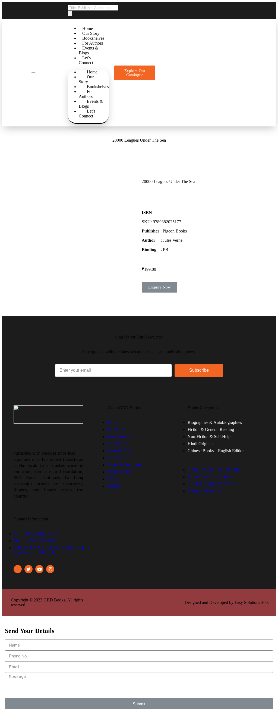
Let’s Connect (86, 60)
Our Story (90, 33)
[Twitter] (28, 569)
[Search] (70, 13)
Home (87, 28)
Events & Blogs (88, 50)
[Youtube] (39, 569)
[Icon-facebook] (18, 569)
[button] (134, 73)
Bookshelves (93, 38)
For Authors (92, 43)
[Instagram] (50, 569)
